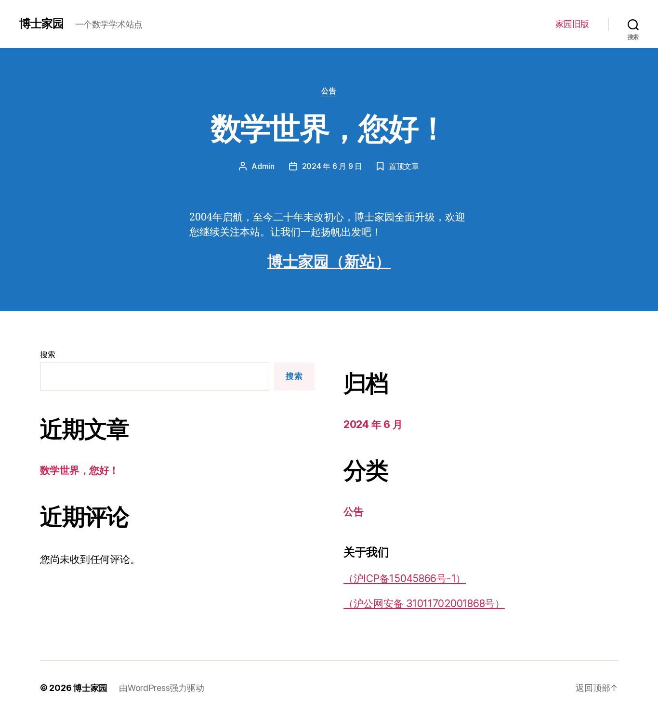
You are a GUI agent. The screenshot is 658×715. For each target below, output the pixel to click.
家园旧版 (572, 24)
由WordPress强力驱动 (161, 688)
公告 (328, 91)
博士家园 (41, 23)
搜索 (47, 354)
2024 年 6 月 (372, 424)
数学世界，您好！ (329, 127)
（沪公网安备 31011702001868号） (424, 604)
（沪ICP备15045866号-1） (404, 578)
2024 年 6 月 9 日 (332, 166)
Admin (263, 166)
